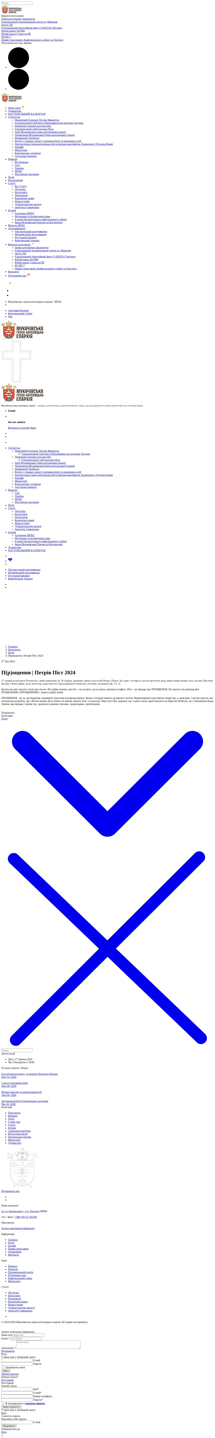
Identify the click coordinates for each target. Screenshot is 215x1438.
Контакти (13, 271)
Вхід (4, 1413)
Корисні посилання (19, 244)
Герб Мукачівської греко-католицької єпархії (40, 132)
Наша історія (22, 201)
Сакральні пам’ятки (19, 1130)
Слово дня (14, 1121)
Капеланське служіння (28, 153)
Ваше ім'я (6, 1335)
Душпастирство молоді (28, 204)
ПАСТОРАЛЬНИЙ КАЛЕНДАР (27, 113)
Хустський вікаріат (26, 237)
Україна (19, 168)
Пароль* (38, 1399)
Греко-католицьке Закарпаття (18, 18)
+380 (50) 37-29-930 (25, 1217)
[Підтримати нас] (10, 560)
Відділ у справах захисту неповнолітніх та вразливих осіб (48, 141)
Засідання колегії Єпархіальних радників (24, 1101)
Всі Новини (21, 162)
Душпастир (14, 110)
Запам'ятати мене (15, 1367)
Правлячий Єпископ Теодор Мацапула (37, 120)
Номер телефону (42, 1396)
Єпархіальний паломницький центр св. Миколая (29, 21)
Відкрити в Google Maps (22, 427)
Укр (10, 316)
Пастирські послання (27, 174)
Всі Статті (20, 186)
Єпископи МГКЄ (25, 213)
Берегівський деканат (27, 240)
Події (11, 177)
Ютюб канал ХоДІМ (13, 30)
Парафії (19, 147)
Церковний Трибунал (27, 138)
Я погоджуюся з (25, 1403)
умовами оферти (35, 1403)
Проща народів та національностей (21, 1092)
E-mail (36, 1360)
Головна (12, 1239)
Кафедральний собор (20, 1278)
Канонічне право (24, 198)
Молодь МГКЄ (16, 225)
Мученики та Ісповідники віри (32, 216)
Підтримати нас (17, 275)
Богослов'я (21, 192)
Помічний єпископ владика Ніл (33, 126)
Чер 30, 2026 (8, 1104)
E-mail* (37, 1392)
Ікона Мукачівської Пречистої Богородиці (39, 222)
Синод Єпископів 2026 (14, 1083)
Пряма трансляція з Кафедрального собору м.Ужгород (32, 40)
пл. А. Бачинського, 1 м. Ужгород (20, 1211)
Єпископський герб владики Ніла (34, 129)
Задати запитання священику (29, 282)
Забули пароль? (10, 1374)
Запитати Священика (27, 207)
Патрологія (21, 195)
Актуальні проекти (26, 156)
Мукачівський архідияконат (31, 234)
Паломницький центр (20, 1272)
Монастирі (21, 150)
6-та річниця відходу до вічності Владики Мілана (29, 1074)
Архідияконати (16, 228)
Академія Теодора (18, 310)
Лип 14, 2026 (8, 1077)
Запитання (8, 1348)
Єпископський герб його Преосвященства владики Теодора (49, 123)
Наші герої (14, 107)
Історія (12, 210)
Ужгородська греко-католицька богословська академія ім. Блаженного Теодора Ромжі (64, 144)
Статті (11, 183)
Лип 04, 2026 (8, 1095)
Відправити (8, 1351)
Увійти (6, 1371)
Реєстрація (7, 1380)
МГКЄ (18, 171)
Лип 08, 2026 (8, 1086)
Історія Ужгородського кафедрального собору (41, 219)
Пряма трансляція (18, 1248)
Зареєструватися (11, 1407)
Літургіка (20, 189)
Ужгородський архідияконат (31, 231)
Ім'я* (36, 1389)
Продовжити (9, 1426)
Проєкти (13, 1269)
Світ (17, 165)
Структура (14, 117)
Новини (12, 159)
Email (5, 1338)
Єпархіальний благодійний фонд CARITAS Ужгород (31, 27)
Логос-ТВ (7, 24)
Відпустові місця (17, 1133)
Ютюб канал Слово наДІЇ (16, 33)
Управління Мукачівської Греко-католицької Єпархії (45, 135)
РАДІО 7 (6, 36)
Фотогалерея (15, 180)
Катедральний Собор (20, 313)
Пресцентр (14, 1112)
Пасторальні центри (19, 1137)
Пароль (37, 1363)
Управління (14, 1251)
